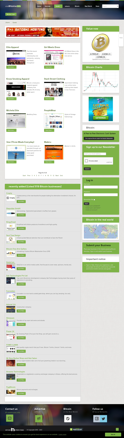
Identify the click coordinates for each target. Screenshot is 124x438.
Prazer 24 (10, 331)
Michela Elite (12, 110)
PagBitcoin (11, 387)
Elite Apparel (12, 47)
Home (39, 6)
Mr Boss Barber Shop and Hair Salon (21, 358)
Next (57, 175)
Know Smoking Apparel (17, 79)
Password (87, 192)
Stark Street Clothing (54, 79)
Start (24, 175)
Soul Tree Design (13, 235)
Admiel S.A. (11, 304)
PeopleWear (50, 110)
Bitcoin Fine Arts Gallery (16, 249)
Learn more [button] (62, 434)
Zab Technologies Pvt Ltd (17, 276)
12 (53, 175)
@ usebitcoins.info (12, 413)
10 (48, 175)
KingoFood (11, 222)
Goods (58, 6)
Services (47, 6)
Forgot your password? (92, 206)
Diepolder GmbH (13, 208)
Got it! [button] (113, 434)
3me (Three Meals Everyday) (20, 142)
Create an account (91, 210)
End (61, 175)
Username (87, 184)
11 (50, 175)
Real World (88, 6)
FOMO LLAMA (12, 345)
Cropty (9, 193)
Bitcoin (77, 6)
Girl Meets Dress (52, 47)
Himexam (10, 318)
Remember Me (88, 199)
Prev (28, 175)
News (97, 6)
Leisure (67, 6)
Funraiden (10, 291)
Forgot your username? (92, 208)
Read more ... (11, 67)
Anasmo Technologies (15, 372)
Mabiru (47, 142)
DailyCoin (10, 262)
